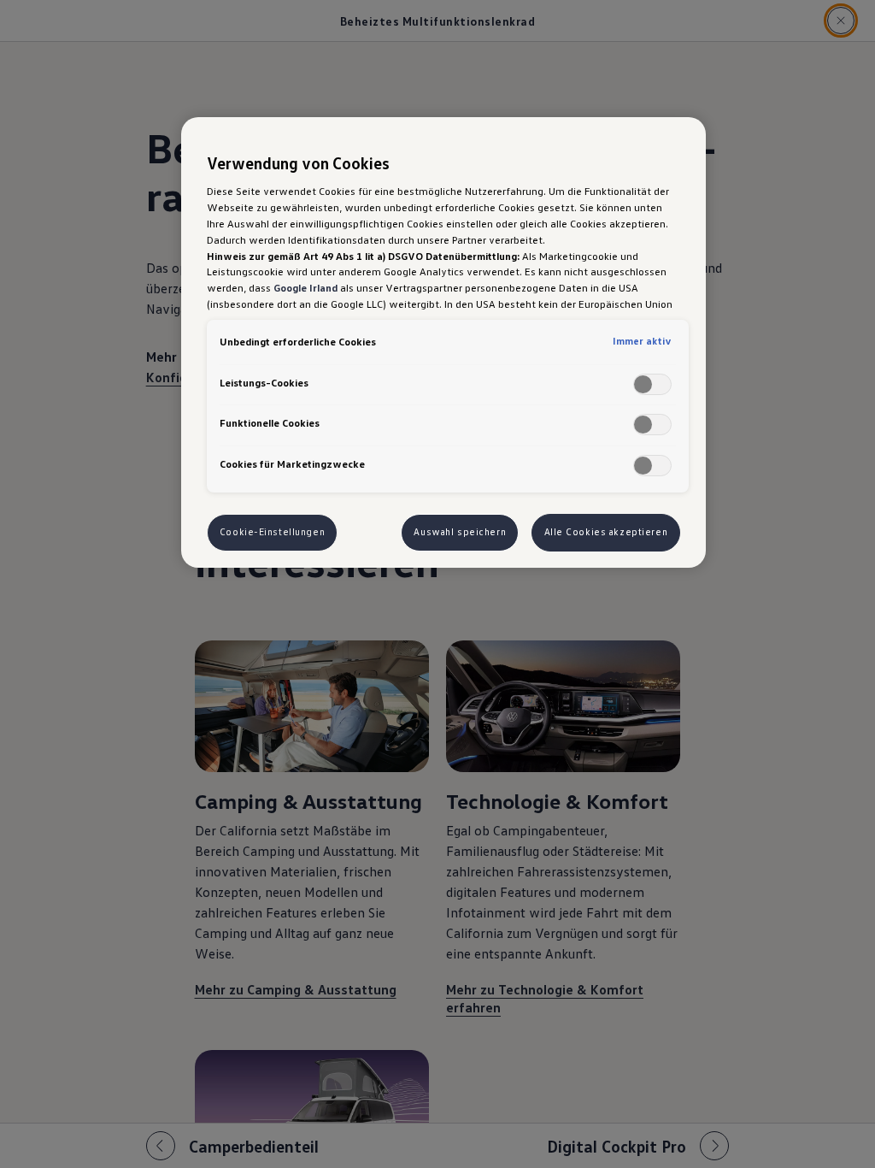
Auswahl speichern (460, 532)
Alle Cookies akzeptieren (606, 532)
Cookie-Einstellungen (272, 532)
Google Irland (305, 287)
